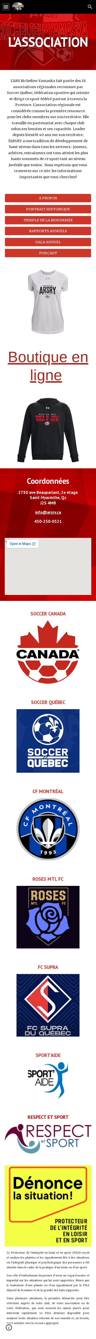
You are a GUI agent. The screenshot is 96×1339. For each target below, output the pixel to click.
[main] (48, 41)
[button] (6, 7)
